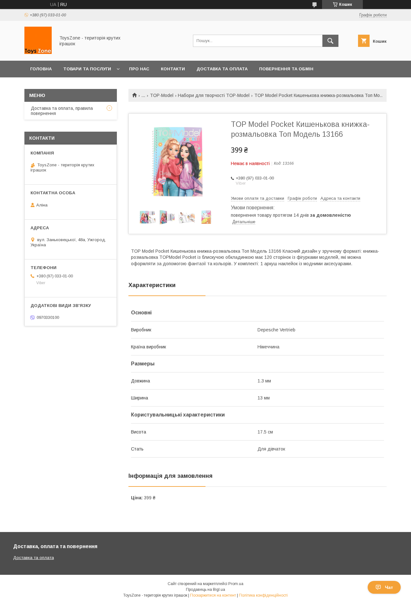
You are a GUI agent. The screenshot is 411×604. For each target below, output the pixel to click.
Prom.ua (235, 584)
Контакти (173, 68)
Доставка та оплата (222, 68)
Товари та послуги (87, 68)
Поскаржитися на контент (213, 595)
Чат (389, 587)
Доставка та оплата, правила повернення (62, 111)
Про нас (139, 68)
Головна (41, 68)
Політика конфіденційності (263, 595)
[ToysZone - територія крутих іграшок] (38, 52)
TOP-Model (161, 95)
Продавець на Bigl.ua (205, 589)
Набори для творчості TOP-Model (213, 95)
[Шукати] (330, 41)
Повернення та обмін (286, 68)
